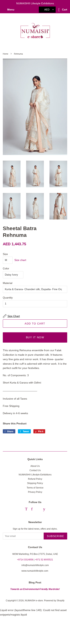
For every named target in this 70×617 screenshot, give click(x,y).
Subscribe (55, 536)
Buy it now (35, 337)
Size (5, 254)
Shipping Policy (35, 483)
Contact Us (35, 470)
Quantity (8, 297)
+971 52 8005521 (44, 559)
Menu (10, 9)
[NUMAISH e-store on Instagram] (37, 509)
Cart (64, 9)
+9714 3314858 (25, 559)
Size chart (20, 260)
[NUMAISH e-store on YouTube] (44, 509)
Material (7, 283)
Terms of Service (35, 487)
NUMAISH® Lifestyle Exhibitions (35, 474)
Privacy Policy (35, 492)
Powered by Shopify (54, 600)
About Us (35, 466)
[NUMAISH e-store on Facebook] (31, 509)
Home (5, 54)
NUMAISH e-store (34, 600)
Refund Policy (35, 479)
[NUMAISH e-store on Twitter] (26, 509)
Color (6, 268)
